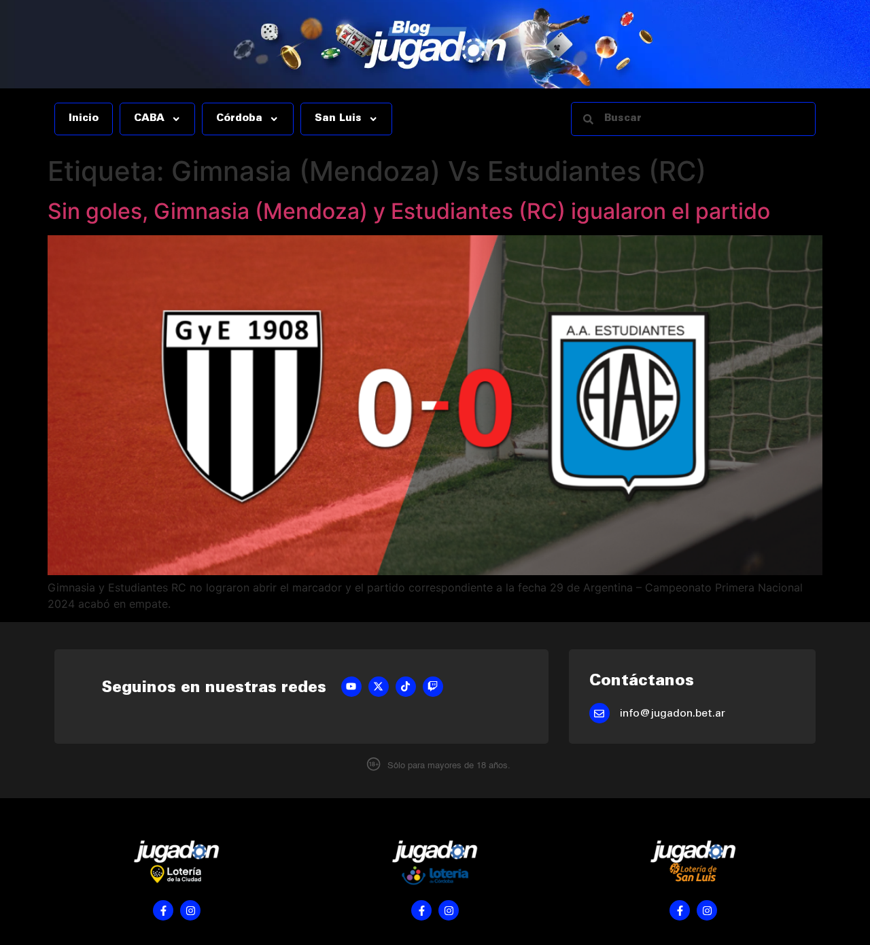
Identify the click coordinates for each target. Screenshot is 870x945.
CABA (149, 119)
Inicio (84, 119)
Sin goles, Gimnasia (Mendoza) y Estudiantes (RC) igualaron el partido (409, 211)
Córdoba (239, 119)
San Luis (338, 119)
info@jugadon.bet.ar (672, 713)
